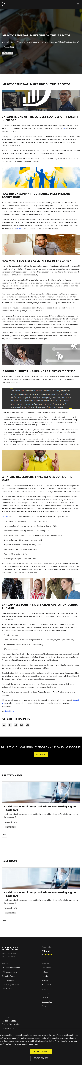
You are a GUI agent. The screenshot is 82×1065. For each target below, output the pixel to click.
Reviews (45, 998)
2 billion (20, 228)
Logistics (45, 976)
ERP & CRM (8, 53)
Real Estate (46, 968)
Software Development (11, 968)
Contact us (41, 754)
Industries (45, 963)
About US (45, 994)
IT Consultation (8, 980)
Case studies (47, 1002)
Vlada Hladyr (9, 711)
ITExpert (5, 516)
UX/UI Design (7, 989)
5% (64, 128)
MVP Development (9, 972)
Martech (45, 980)
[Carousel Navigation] (41, 837)
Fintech (45, 972)
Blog (44, 1006)
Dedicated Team (8, 976)
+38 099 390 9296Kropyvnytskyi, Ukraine (11, 1022)
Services (5, 963)
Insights (45, 989)
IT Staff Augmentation (10, 985)
